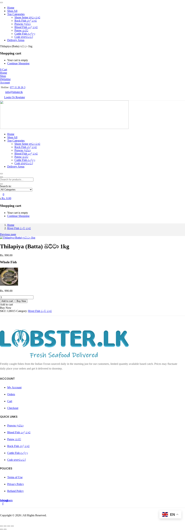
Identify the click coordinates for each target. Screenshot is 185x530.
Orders (11, 394)
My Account (14, 387)
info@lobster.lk (14, 92)
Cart (9, 401)
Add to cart (7, 301)
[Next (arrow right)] (5, 529)
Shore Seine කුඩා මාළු (27, 17)
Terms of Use (15, 477)
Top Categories (16, 14)
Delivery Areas (15, 40)
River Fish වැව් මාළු (19, 228)
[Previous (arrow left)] (1, 529)
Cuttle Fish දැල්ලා (24, 33)
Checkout (12, 408)
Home (10, 7)
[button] (3, 69)
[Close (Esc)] (12, 526)
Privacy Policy (15, 484)
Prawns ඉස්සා (22, 23)
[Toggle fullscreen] (5, 526)
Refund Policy (15, 490)
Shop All (12, 10)
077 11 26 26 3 (17, 87)
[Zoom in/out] (1, 526)
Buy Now (21, 301)
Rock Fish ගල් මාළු (25, 20)
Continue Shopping (18, 63)
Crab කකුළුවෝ (23, 36)
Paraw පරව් (21, 30)
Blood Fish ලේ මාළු (26, 27)
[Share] (8, 526)
